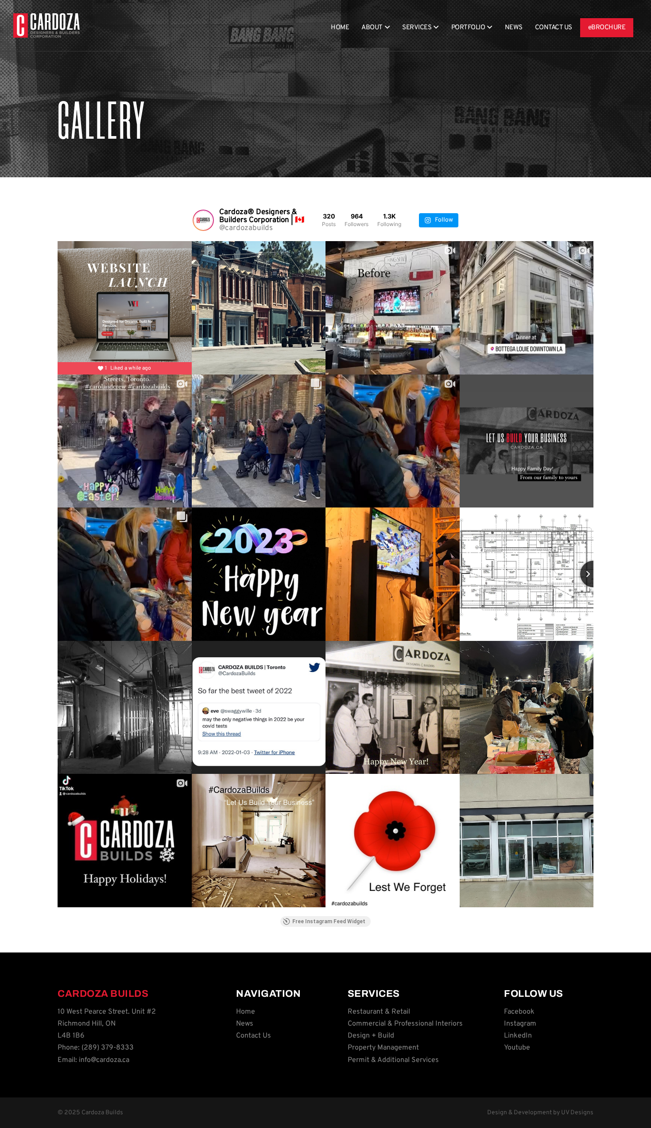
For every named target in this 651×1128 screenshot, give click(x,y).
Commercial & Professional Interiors (405, 1023)
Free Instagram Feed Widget (328, 921)
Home (340, 27)
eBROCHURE (607, 27)
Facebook (519, 1011)
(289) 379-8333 (107, 1047)
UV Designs (577, 1112)
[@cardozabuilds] (203, 220)
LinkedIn (518, 1035)
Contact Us (553, 27)
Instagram (520, 1023)
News (514, 27)
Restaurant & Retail (379, 1011)
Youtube (517, 1047)
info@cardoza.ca (104, 1060)
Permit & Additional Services (393, 1060)
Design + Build (371, 1035)
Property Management (383, 1047)
